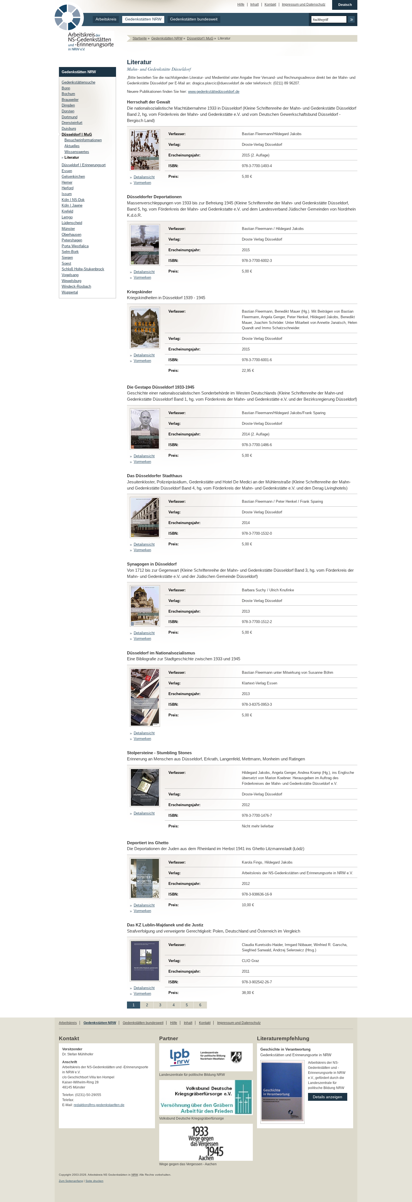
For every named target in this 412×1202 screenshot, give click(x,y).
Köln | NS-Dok (73, 200)
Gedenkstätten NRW (143, 19)
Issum (67, 194)
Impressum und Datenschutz (303, 4)
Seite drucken (94, 1180)
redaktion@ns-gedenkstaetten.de (99, 1105)
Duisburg (69, 128)
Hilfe (240, 4)
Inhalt (254, 4)
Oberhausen (71, 234)
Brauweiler (70, 100)
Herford (67, 188)
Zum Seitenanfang (71, 1180)
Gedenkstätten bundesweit (193, 19)
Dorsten (68, 111)
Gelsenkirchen (73, 176)
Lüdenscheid (72, 223)
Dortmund (69, 117)
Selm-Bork (70, 252)
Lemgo (67, 217)
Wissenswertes (76, 152)
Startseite (140, 38)
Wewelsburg (71, 281)
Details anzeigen (325, 1096)
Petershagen (72, 240)
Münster (68, 229)
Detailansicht (144, 177)
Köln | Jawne (72, 205)
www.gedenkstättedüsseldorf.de (213, 91)
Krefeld (67, 211)
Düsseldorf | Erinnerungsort (84, 165)
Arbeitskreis (106, 19)
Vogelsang (70, 275)
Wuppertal (70, 292)
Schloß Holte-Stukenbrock (83, 269)
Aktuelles (72, 146)
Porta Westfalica (75, 246)
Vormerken (142, 183)
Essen (67, 171)
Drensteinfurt (72, 123)
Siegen (67, 257)
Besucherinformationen (83, 140)
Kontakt (270, 4)
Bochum (68, 94)
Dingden (68, 105)
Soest (66, 263)
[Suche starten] (351, 19)
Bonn (66, 88)
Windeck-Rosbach (76, 286)
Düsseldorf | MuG (200, 38)
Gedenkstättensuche (78, 82)
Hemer (67, 182)
